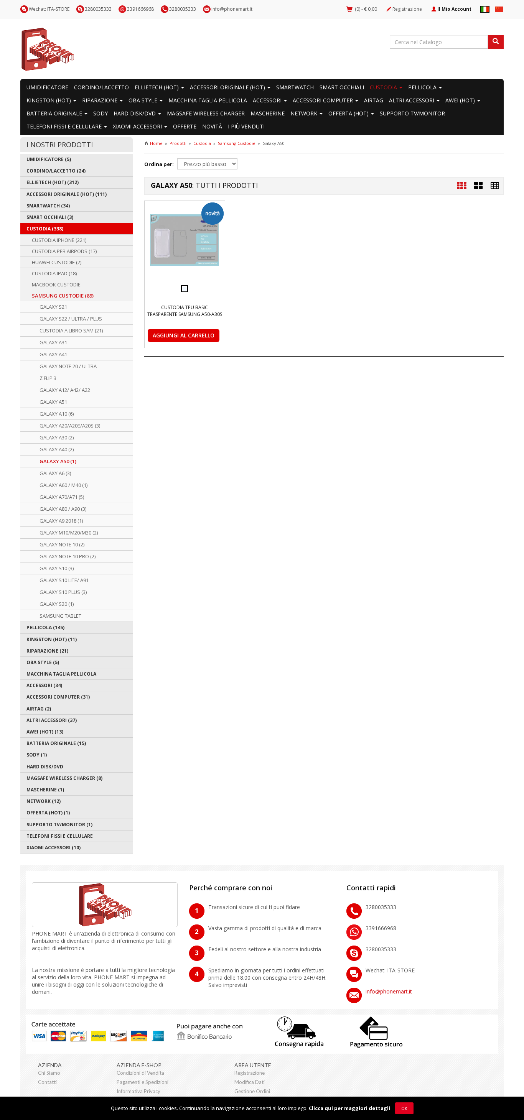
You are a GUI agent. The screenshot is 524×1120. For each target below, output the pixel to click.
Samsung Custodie (236, 143)
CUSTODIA (384, 87)
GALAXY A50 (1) (58, 461)
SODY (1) (36, 754)
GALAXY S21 (53, 306)
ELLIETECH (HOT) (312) (52, 182)
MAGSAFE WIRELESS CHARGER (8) (64, 778)
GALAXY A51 (53, 401)
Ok (404, 1108)
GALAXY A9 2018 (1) (61, 520)
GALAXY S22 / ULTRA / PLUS (71, 318)
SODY (100, 113)
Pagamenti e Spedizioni (142, 1082)
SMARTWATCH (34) (48, 205)
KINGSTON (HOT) (49, 100)
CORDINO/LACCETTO (101, 87)
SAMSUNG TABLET (60, 615)
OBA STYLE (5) (42, 662)
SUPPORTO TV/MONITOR (412, 113)
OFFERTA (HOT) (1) (48, 812)
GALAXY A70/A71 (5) (62, 496)
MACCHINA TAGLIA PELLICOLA (207, 100)
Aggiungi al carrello (183, 335)
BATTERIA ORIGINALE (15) (56, 743)
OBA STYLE (144, 100)
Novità (212, 126)
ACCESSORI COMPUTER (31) (58, 696)
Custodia (202, 143)
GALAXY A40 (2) (57, 449)
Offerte (184, 126)
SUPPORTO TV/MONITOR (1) (59, 824)
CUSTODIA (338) (44, 228)
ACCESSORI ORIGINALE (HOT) (228, 87)
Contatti (47, 1082)
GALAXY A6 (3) (55, 473)
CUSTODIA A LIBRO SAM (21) (71, 330)
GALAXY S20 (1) (57, 603)
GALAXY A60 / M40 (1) (63, 485)
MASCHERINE (267, 113)
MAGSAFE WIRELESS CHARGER (206, 113)
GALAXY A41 (53, 354)
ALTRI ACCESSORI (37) (51, 720)
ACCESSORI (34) (44, 685)
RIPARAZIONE (100, 100)
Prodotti (178, 143)
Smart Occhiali (342, 87)
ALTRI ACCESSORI (412, 100)
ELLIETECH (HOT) (157, 87)
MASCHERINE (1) (45, 789)
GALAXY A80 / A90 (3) (63, 508)
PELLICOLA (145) (45, 627)
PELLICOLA (423, 87)
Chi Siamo (49, 1073)
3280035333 (182, 9)
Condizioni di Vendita (140, 1073)
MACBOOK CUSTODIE (56, 284)
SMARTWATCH (295, 87)
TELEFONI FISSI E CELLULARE (64, 126)
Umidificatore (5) (48, 159)
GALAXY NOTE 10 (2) (62, 544)
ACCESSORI (268, 100)
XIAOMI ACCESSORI (138, 126)
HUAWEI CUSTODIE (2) (56, 262)
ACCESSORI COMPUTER (323, 100)
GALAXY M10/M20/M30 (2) (69, 532)
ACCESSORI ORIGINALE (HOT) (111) (66, 194)
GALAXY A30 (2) (57, 437)
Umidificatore (47, 87)
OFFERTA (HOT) (349, 113)
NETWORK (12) (43, 801)
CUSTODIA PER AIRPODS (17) (64, 251)
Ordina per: (159, 164)
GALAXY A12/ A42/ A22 (65, 389)
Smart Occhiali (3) (49, 217)
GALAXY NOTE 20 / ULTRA (68, 366)
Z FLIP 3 (48, 378)
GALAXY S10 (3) (57, 568)
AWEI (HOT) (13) (44, 731)
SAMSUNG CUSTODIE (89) (63, 295)
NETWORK (304, 113)
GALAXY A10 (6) (57, 413)
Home (156, 143)
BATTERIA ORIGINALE (55, 113)
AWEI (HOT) (460, 100)
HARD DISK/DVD (135, 113)
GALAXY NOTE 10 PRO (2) (68, 556)
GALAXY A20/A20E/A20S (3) (70, 425)
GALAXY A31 (53, 342)
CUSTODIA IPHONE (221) (59, 240)
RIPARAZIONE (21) (47, 650)
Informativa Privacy (138, 1091)
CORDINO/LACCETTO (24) (56, 170)
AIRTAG (373, 100)
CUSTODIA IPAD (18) (54, 273)
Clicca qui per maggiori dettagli (349, 1108)
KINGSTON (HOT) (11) (51, 639)
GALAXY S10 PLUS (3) (63, 592)
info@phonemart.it (231, 9)
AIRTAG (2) (38, 708)
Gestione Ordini (252, 1091)
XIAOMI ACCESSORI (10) (53, 847)
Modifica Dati (249, 1082)
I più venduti (246, 126)
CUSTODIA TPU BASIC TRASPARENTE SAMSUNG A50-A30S (184, 310)
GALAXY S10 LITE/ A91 (64, 580)
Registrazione (407, 9)
